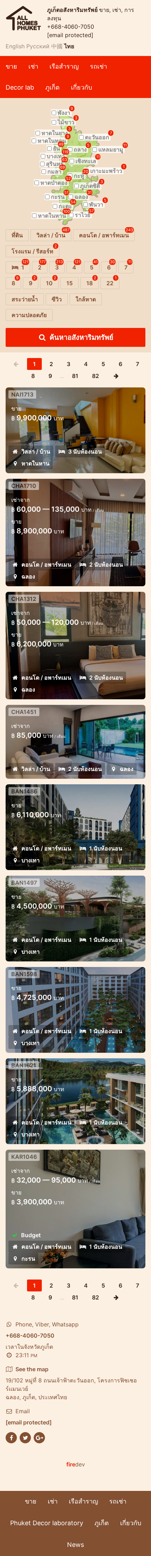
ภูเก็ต (52, 87)
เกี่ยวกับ (81, 87)
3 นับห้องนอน (85, 451)
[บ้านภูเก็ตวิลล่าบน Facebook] (11, 1437)
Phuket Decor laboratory (46, 1523)
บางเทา (30, 860)
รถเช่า (98, 66)
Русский (38, 46)
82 (95, 375)
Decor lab (20, 87)
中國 (57, 46)
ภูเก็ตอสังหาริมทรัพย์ (73, 9)
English (15, 46)
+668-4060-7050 (70, 26)
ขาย (11, 66)
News (75, 1544)
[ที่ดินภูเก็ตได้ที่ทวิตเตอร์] (25, 1437)
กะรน (28, 1258)
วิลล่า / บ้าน (35, 451)
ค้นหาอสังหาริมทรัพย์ (81, 337)
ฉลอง (28, 576)
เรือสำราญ (64, 66)
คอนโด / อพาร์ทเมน (46, 564)
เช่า (33, 66)
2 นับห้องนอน (106, 564)
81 (75, 375)
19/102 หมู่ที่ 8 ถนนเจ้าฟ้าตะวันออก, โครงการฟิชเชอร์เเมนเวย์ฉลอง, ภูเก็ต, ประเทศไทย (71, 1383)
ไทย (69, 46)
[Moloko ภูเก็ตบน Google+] (39, 1437)
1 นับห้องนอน (105, 848)
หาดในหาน (35, 463)
